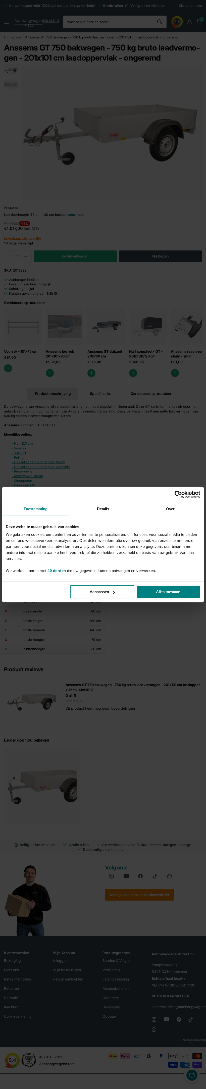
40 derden (56, 570)
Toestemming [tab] (35, 508)
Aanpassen (99, 592)
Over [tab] (170, 508)
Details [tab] (103, 508)
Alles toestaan (168, 592)
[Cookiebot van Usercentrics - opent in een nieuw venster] (178, 494)
